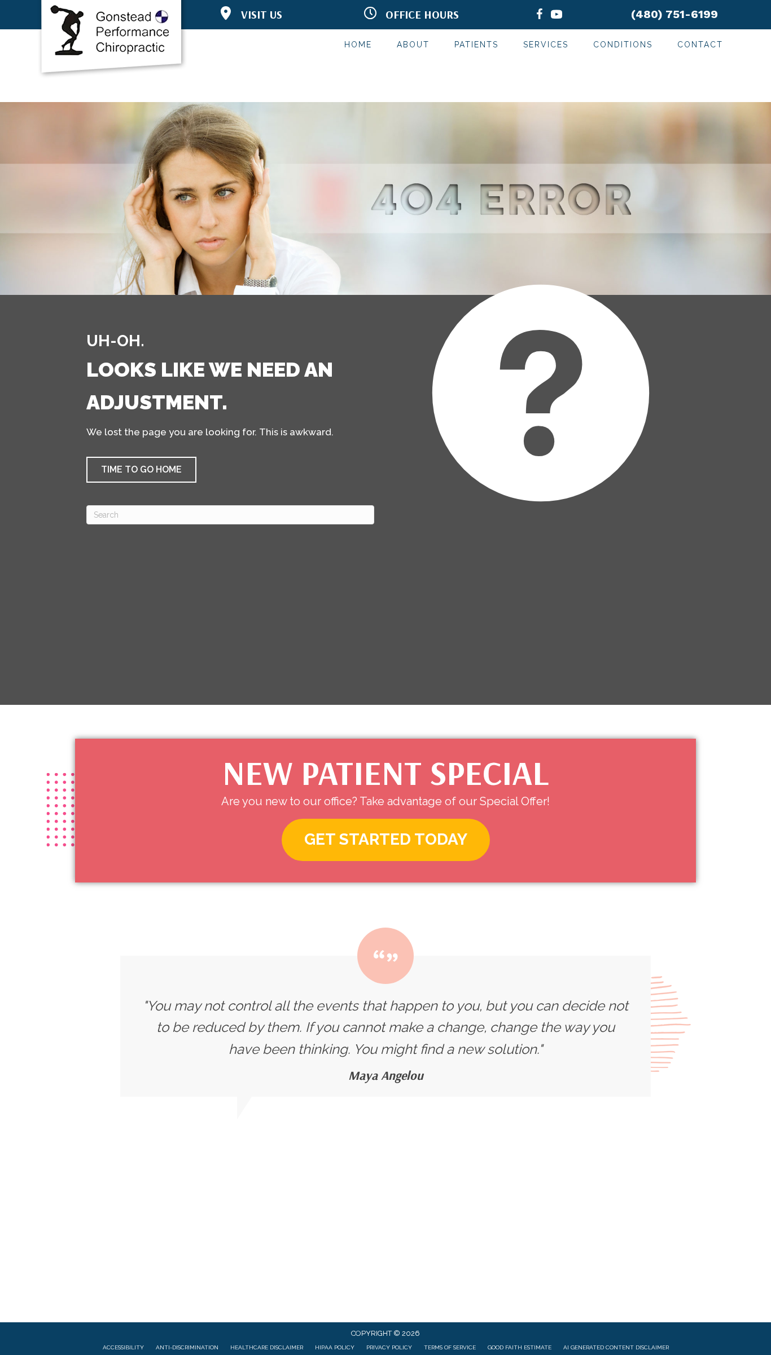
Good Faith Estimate (519, 1347)
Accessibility (123, 1347)
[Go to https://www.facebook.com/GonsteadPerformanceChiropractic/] (539, 16)
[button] (141, 470)
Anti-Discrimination (187, 1347)
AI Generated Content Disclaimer (616, 1347)
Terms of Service (450, 1347)
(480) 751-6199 (674, 14)
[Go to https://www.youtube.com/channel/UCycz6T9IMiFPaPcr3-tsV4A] (556, 16)
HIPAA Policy (334, 1347)
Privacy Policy (389, 1347)
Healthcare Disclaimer (266, 1347)
